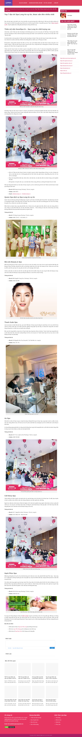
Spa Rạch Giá (18, 631)
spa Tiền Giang (17, 629)
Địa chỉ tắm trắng (35, 724)
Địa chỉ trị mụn (34, 722)
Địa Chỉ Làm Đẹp (23, 2)
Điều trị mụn (58, 719)
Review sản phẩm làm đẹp (35, 2)
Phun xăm (58, 724)
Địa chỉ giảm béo (35, 719)
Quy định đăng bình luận (18, 648)
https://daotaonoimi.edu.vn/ (66, 65)
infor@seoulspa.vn (26, 193)
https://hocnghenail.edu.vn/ (66, 60)
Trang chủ (7, 9)
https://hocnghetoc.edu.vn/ (66, 63)
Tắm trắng (58, 717)
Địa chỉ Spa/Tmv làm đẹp (28, 9)
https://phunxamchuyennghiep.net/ (68, 58)
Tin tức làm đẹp (47, 2)
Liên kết (56, 2)
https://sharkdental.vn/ (65, 68)
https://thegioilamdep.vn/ (65, 73)
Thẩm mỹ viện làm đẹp (36, 717)
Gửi (52, 648)
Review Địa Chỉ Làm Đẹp (16, 9)
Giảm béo (58, 722)
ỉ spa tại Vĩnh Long (22, 626)
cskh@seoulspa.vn (16, 193)
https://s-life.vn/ (63, 70)
